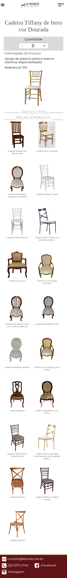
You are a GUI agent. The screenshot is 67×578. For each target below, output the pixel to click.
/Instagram (15, 572)
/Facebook (48, 565)
